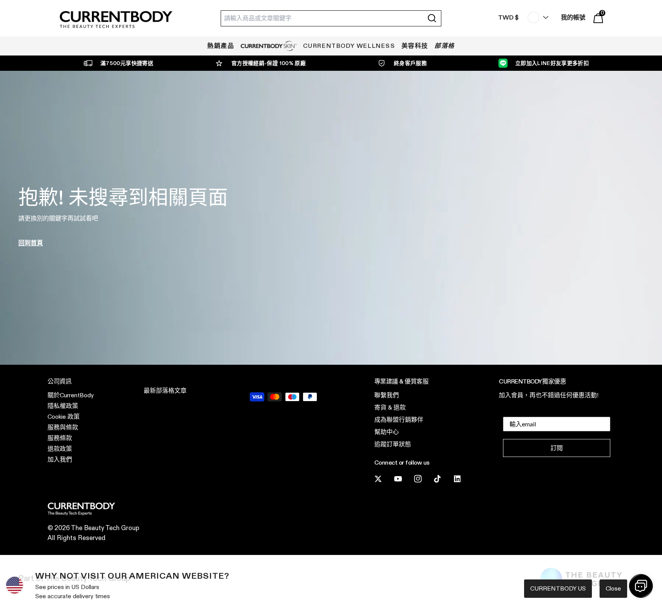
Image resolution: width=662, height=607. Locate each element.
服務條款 (60, 438)
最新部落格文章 (165, 390)
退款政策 (60, 448)
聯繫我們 (386, 395)
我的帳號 (573, 17)
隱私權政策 (63, 406)
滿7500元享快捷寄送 (126, 63)
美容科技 (414, 45)
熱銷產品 (220, 45)
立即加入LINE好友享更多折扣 (552, 63)
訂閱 (557, 448)
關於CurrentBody (71, 395)
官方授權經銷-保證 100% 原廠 (268, 63)
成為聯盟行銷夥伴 (398, 419)
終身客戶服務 (410, 63)
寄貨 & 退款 (390, 407)
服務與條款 (63, 427)
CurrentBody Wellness (349, 45)
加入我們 (60, 459)
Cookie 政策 (64, 416)
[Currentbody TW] (116, 20)
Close (613, 588)
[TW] (536, 17)
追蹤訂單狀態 (392, 444)
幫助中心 (386, 432)
